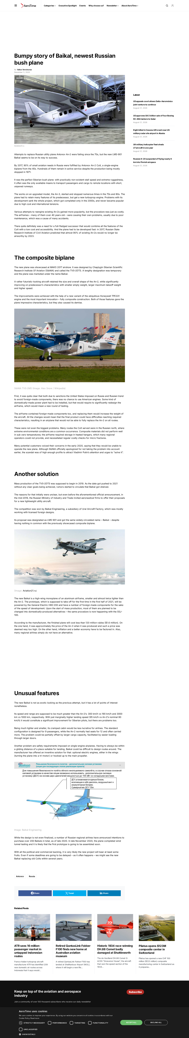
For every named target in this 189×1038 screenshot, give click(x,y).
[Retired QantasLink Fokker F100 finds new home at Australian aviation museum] (74, 927)
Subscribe (135, 992)
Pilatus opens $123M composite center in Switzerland (152, 949)
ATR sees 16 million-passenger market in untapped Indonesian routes (28, 951)
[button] (15, 5)
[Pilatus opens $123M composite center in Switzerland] (157, 927)
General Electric (39, 605)
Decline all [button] (156, 1022)
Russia (32, 876)
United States (77, 396)
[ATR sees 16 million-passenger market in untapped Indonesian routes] (32, 927)
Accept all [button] (131, 1022)
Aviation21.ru (29, 590)
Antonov (61, 154)
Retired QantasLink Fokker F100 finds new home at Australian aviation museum (73, 951)
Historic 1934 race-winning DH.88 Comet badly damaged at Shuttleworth (115, 949)
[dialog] (94, 1022)
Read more (34, 1018)
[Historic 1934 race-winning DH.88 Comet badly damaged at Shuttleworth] (115, 927)
